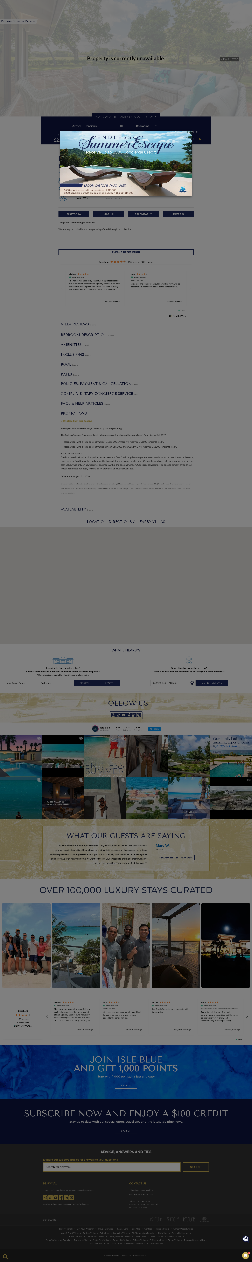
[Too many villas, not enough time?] (246, 1239)
